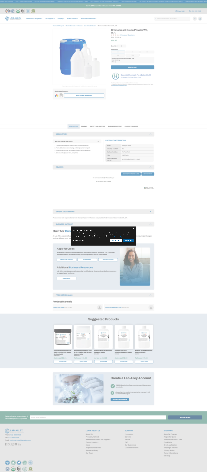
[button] (78, 241)
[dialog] (103, 236)
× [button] (133, 228)
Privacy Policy (118, 237)
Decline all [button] (116, 240)
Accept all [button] (128, 240)
